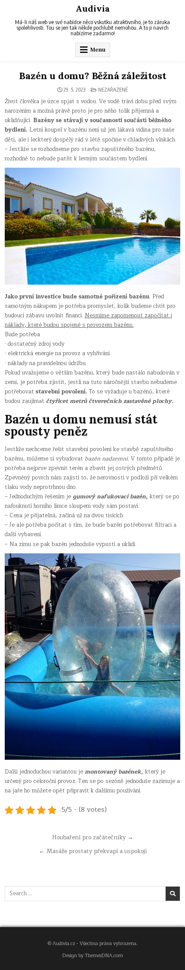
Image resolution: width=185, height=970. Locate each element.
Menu (97, 49)
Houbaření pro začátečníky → (92, 837)
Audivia (93, 8)
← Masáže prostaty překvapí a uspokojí (93, 851)
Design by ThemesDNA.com (92, 956)
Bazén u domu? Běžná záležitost (92, 76)
